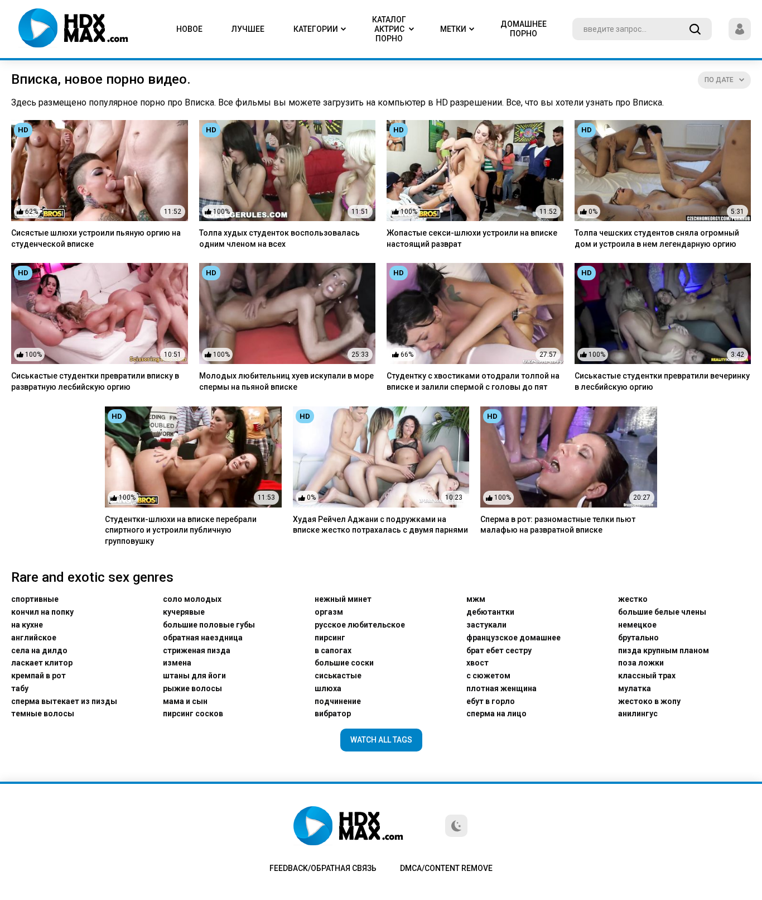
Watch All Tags (381, 739)
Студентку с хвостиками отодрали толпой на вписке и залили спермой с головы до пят (473, 381)
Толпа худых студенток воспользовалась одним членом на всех (279, 238)
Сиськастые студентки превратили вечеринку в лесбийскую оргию (662, 381)
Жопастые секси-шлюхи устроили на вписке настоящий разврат (472, 238)
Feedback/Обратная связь (323, 868)
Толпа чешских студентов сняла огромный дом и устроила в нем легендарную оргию (657, 238)
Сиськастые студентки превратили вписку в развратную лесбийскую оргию (95, 381)
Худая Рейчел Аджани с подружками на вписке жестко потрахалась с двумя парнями (380, 525)
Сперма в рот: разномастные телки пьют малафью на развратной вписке (557, 525)
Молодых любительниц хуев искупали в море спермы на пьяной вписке (286, 381)
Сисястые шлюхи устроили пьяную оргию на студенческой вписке (96, 238)
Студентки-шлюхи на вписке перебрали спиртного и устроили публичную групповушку (181, 530)
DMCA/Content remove (446, 868)
